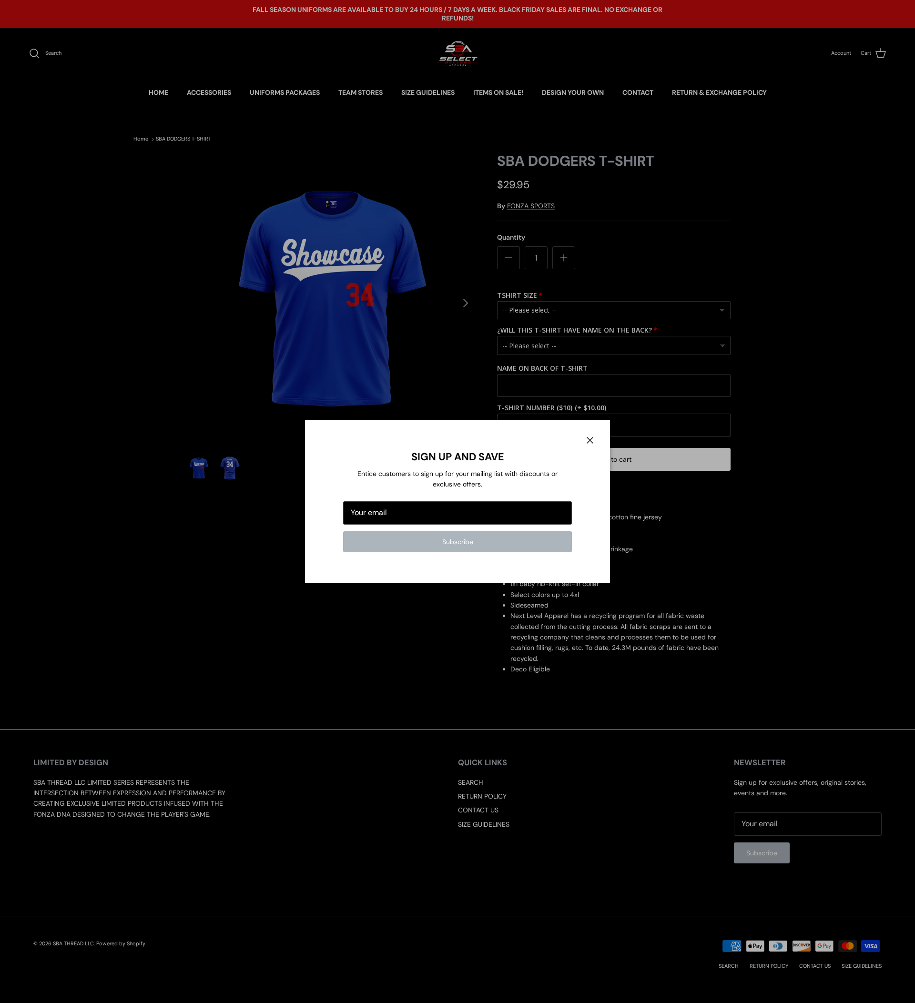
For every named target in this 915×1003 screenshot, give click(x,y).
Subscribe (457, 541)
